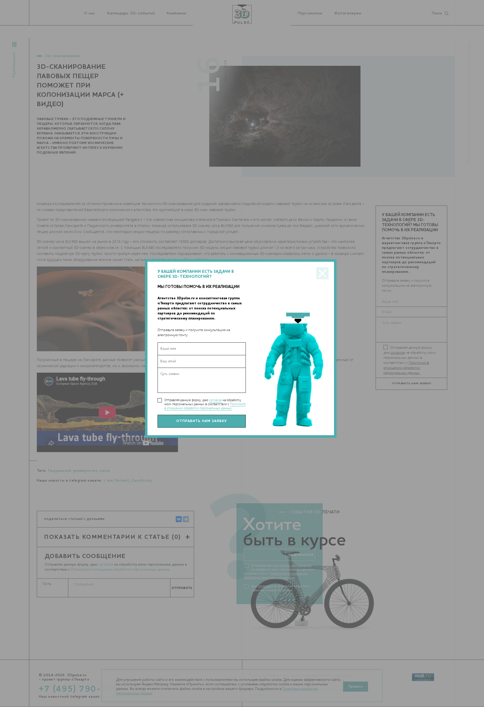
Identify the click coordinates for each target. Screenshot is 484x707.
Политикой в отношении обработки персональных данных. (205, 406)
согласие (215, 400)
